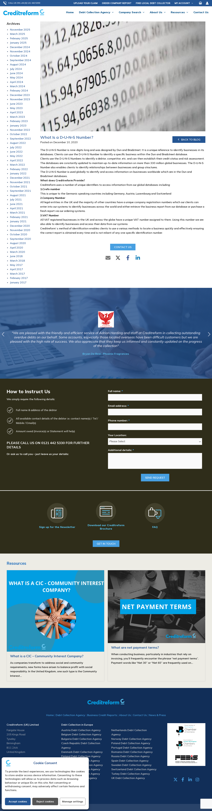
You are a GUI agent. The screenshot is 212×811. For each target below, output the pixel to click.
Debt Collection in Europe (77, 724)
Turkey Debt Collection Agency (130, 773)
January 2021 (18, 221)
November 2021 (20, 182)
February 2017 (19, 278)
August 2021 (18, 195)
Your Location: (117, 435)
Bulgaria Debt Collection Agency (81, 738)
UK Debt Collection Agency (128, 778)
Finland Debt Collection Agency (81, 756)
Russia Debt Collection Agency (130, 756)
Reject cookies (45, 801)
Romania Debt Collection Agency (132, 752)
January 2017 (18, 282)
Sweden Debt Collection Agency (131, 765)
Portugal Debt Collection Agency (131, 747)
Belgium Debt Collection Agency (81, 734)
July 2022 (16, 147)
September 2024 (20, 60)
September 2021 (20, 190)
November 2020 (20, 230)
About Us (125, 715)
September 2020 (20, 238)
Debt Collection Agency (70, 715)
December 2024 (20, 47)
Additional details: (121, 450)
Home (50, 715)
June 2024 (16, 73)
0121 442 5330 (53, 443)
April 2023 (16, 112)
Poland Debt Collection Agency (130, 743)
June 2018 (16, 256)
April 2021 (16, 208)
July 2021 (16, 199)
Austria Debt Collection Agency (81, 730)
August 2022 (18, 142)
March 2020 (17, 251)
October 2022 (18, 134)
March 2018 (17, 260)
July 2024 (16, 69)
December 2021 (20, 177)
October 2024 (18, 55)
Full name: (115, 391)
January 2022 (18, 173)
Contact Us (140, 715)
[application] (191, 3)
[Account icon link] (207, 3)
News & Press (157, 715)
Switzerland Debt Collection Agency (134, 769)
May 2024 (16, 77)
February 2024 (19, 90)
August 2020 (18, 243)
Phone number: (119, 420)
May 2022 (16, 156)
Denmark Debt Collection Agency (82, 752)
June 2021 (16, 204)
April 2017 (16, 269)
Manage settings (72, 801)
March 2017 (17, 273)
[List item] (175, 779)
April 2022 (16, 160)
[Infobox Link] (57, 516)
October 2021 (18, 186)
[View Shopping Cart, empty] (200, 3)
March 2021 (17, 212)
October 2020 (18, 234)
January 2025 (18, 42)
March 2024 (17, 86)
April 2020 (16, 247)
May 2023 (16, 108)
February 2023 (19, 121)
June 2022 (16, 151)
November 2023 (20, 99)
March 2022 (17, 164)
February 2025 (19, 38)
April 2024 (16, 82)
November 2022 (20, 129)
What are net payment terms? (135, 647)
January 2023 (18, 125)
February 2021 (19, 217)
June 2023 (16, 103)
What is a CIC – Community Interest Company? (46, 656)
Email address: (118, 405)
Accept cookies (18, 801)
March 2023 (17, 116)
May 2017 (16, 265)
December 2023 (20, 95)
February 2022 (19, 169)
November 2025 (20, 29)
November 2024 (20, 51)
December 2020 (20, 225)
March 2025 (17, 34)
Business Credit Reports (102, 715)
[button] (23, 3)
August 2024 (18, 64)
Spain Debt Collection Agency (130, 760)
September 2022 (20, 138)
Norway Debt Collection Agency (131, 738)
